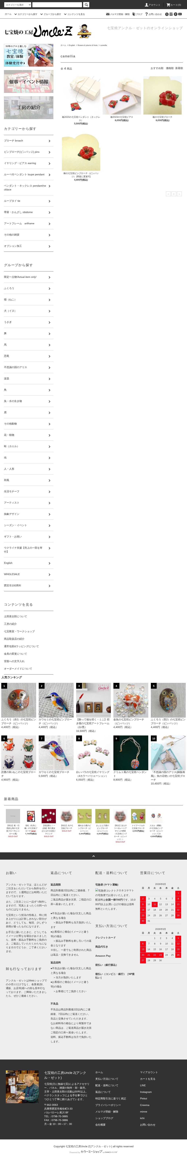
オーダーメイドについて (18, 668)
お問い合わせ (155, 14)
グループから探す (52, 14)
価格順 (170, 68)
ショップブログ (104, 1118)
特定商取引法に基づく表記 (110, 1098)
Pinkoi (143, 1098)
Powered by (75, 1152)
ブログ (139, 14)
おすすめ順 (157, 68)
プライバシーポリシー (108, 1105)
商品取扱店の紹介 (14, 638)
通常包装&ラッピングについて (21, 646)
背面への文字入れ (14, 661)
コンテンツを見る (76, 14)
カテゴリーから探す (27, 14)
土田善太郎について (15, 616)
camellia (103, 45)
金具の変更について (15, 653)
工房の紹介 (10, 623)
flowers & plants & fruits (88, 45)
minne (143, 1111)
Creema (144, 1105)
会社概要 (100, 1124)
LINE (143, 1085)
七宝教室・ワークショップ (19, 631)
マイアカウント (149, 1072)
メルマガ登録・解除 (120, 14)
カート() (176, 5)
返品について (103, 1091)
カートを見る (147, 1078)
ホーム (8, 14)
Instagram (146, 1091)
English (72, 45)
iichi (142, 1118)
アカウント (155, 5)
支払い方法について (106, 1078)
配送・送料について (106, 1085)
